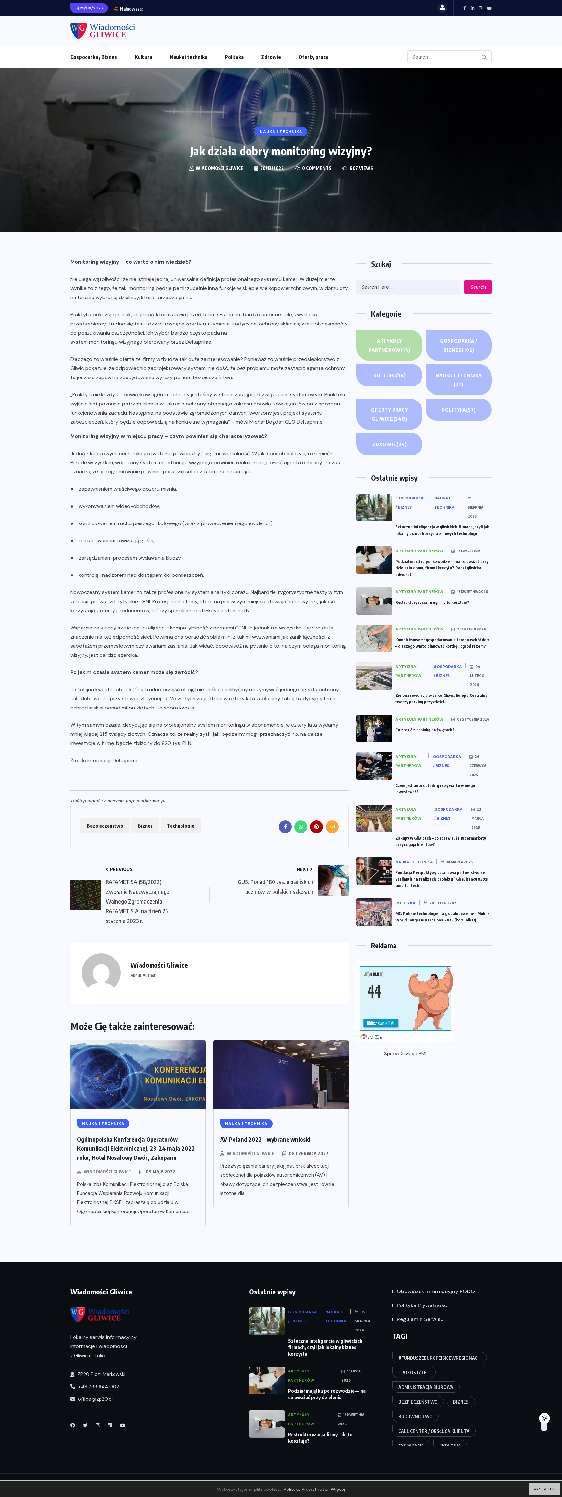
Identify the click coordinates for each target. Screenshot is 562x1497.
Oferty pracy (313, 57)
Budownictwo (415, 1416)
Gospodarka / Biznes (93, 57)
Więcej (338, 1489)
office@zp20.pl (95, 1399)
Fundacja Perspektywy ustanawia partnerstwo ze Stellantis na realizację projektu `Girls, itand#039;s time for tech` (441, 879)
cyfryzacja (411, 1446)
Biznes (145, 825)
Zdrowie (271, 57)
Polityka (234, 57)
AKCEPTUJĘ (544, 1489)
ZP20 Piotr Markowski (100, 1374)
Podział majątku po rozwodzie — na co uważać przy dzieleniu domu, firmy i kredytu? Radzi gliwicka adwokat (441, 568)
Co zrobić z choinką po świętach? (425, 729)
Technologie (180, 825)
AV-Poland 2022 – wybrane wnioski (265, 1139)
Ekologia (450, 1446)
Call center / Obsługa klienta (434, 1431)
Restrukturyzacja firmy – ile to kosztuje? (196, 9)
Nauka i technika (188, 57)
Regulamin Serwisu (420, 1319)
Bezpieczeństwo (105, 825)
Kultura (143, 57)
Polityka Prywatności (422, 1305)
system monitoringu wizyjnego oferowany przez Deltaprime (140, 341)
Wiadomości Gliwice (107, 1171)
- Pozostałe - (414, 1372)
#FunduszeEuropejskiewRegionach (439, 1358)
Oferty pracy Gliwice (389, 414)
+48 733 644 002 (98, 1387)
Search (478, 287)
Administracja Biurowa (425, 1387)
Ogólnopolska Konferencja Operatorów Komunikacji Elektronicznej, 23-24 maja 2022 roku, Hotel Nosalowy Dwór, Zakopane (136, 1148)
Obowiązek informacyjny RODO (436, 1291)
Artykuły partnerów (389, 345)
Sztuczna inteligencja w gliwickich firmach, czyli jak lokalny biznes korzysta (325, 1347)
